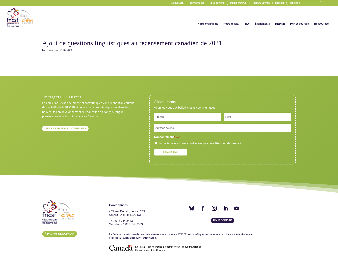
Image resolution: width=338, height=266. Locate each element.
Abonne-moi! (170, 152)
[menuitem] (178, 3)
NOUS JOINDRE (222, 220)
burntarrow (52, 50)
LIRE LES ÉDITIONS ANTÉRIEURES (65, 128)
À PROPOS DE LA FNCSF (59, 233)
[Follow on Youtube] (237, 208)
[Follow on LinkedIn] (225, 208)
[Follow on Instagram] (214, 208)
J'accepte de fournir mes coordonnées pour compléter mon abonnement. (200, 143)
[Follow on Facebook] (203, 208)
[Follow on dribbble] (192, 208)
